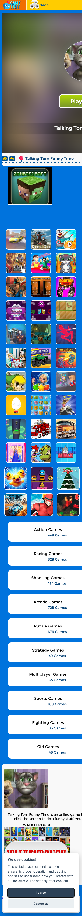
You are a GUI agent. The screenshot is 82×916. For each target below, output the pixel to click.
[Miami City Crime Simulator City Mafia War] (41, 504)
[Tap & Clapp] (41, 478)
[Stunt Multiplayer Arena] (15, 504)
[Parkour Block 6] (68, 504)
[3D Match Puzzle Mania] (15, 478)
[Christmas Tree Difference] (68, 478)
